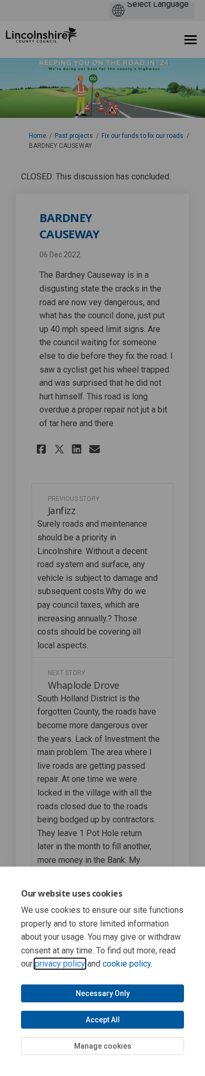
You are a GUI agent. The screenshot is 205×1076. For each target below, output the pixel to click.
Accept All (103, 1019)
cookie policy (126, 964)
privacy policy (60, 964)
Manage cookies (102, 1046)
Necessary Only (103, 993)
